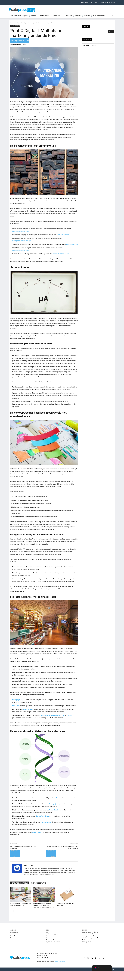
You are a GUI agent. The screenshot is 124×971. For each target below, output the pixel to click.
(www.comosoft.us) (63, 235)
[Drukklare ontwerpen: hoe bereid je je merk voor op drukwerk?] (20, 894)
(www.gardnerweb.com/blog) (21, 241)
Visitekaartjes (44, 16)
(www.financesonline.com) (20, 231)
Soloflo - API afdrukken (88, 934)
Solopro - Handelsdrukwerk (90, 932)
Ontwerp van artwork (88, 936)
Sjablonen (49, 936)
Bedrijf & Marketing (21, 23)
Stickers (87, 16)
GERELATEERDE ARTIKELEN (19, 883)
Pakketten (85, 940)
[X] (99, 955)
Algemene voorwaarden (53, 942)
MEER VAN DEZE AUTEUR (38, 883)
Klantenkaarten (28, 709)
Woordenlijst (49, 938)
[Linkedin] (92, 955)
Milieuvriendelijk (99, 16)
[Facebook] (84, 955)
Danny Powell (17, 44)
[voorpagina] (11, 911)
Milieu (11, 934)
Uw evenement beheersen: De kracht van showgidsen (23, 847)
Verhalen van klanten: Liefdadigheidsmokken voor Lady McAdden (62, 847)
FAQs (47, 932)
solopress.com (86, 2)
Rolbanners (68, 16)
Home (12, 23)
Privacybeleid (50, 940)
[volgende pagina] (14, 911)
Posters (78, 16)
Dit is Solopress (14, 932)
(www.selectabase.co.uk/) (61, 254)
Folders (33, 16)
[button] (113, 16)
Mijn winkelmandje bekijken (104, 2)
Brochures (56, 16)
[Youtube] (103, 955)
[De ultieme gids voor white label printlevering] (67, 894)
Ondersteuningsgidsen (52, 934)
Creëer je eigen (86, 942)
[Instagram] (88, 955)
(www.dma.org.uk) (72, 244)
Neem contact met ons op (17, 938)
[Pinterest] (95, 955)
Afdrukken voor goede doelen (90, 938)
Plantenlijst (13, 936)
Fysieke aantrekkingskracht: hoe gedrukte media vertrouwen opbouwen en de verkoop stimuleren (43, 905)
